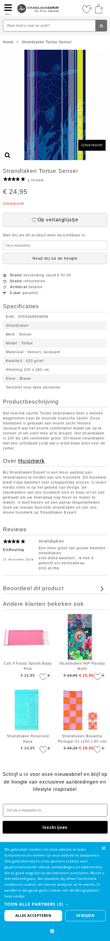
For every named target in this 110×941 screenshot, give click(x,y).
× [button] (103, 848)
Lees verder (14, 896)
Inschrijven (55, 827)
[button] (55, 904)
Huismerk (31, 461)
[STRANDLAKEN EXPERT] (38, 2)
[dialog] (55, 891)
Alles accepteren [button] (33, 915)
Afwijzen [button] (85, 915)
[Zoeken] (101, 25)
